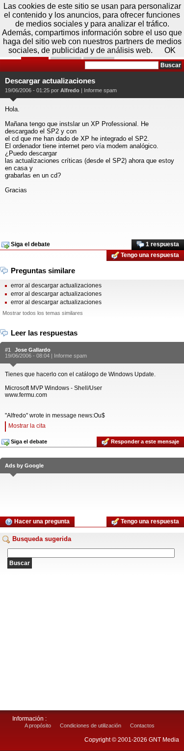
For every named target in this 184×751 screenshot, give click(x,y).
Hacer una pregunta (41, 521)
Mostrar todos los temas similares (42, 313)
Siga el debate (29, 244)
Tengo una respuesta (149, 255)
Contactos (142, 725)
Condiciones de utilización (90, 725)
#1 (8, 350)
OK (170, 50)
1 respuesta (161, 244)
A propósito (38, 725)
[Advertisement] (92, 213)
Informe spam (100, 90)
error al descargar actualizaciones (56, 285)
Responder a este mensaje (144, 441)
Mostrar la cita (27, 425)
